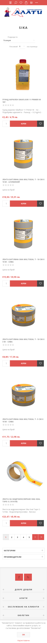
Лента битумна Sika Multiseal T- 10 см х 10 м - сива (23, 260)
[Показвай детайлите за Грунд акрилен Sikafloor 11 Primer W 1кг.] (23, 74)
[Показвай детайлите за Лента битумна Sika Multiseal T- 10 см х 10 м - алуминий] (23, 154)
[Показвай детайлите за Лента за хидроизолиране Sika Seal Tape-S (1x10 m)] (23, 474)
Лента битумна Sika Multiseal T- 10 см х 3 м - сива (23, 340)
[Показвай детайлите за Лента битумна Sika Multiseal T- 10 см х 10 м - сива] (23, 234)
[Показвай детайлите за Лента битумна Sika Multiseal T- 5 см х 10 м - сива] (23, 394)
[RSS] (28, 577)
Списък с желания (21, 2)
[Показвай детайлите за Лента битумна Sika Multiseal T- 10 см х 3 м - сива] (23, 314)
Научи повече (23, 640)
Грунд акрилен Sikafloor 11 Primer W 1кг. (21, 100)
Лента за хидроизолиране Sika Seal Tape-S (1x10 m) (21, 500)
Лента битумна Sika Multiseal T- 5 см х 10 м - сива (22, 420)
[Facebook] (19, 577)
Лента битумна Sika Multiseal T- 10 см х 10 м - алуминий (23, 180)
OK (23, 635)
